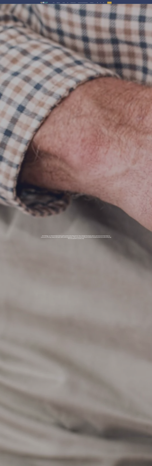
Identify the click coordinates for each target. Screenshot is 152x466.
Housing (63, 2)
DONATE (109, 2)
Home (53, 2)
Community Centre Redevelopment (83, 2)
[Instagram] (97, 2)
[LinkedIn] (103, 2)
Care (67, 2)
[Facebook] (100, 2)
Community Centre (73, 2)
